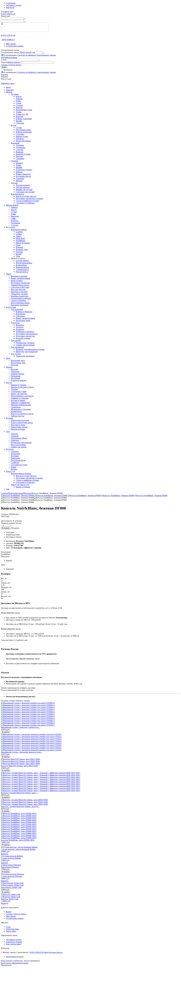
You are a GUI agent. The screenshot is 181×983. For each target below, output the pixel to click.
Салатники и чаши (19, 391)
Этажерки (20, 145)
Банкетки (15, 216)
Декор (8, 274)
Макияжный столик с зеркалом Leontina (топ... (20, 727)
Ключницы (20, 314)
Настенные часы (18, 360)
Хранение (20, 329)
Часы (8, 358)
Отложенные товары (14, 46)
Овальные (15, 371)
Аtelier (18, 236)
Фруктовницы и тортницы (22, 396)
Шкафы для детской (24, 190)
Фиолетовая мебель (24, 263)
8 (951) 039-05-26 (8, 14)
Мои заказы (11, 44)
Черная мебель (22, 272)
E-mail (3, 60)
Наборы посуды (17, 416)
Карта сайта (11, 931)
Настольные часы (18, 363)
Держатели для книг (19, 294)
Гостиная (14, 94)
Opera (18, 245)
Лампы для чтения (18, 447)
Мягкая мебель (12, 205)
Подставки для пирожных (27, 334)
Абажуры (15, 440)
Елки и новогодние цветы (22, 422)
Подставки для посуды (25, 336)
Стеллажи (20, 123)
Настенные (15, 378)
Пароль (4, 62)
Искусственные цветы (20, 303)
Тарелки (14, 389)
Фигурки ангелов (18, 289)
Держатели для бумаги (25, 356)
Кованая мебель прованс (21, 474)
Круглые (14, 365)
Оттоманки (20, 147)
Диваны (19, 99)
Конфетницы (16, 411)
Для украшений (17, 347)
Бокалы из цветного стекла (22, 387)
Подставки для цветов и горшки (29, 198)
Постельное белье (18, 460)
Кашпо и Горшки (23, 487)
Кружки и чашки (18, 400)
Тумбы (18, 112)
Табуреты (20, 139)
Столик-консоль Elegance (11, 876)
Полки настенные (23, 141)
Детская (14, 183)
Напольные (15, 376)
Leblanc (19, 234)
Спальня (14, 161)
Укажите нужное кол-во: (11, 523)
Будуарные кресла (23, 176)
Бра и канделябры (18, 445)
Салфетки (15, 462)
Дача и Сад (10, 471)
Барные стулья (22, 136)
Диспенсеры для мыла (25, 343)
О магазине (11, 3)
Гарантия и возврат (14, 942)
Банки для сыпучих (19, 394)
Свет (8, 431)
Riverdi (19, 254)
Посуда (9, 383)
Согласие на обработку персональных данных (36, 55)
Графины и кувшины (20, 398)
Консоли (19, 116)
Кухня (13, 125)
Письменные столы (24, 110)
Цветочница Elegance (10, 867)
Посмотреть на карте (14, 957)
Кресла (19, 96)
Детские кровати (23, 185)
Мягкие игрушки (18, 429)
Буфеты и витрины (24, 119)
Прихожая (15, 143)
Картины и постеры (19, 292)
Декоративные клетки (20, 285)
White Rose (20, 238)
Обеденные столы (23, 130)
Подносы (20, 327)
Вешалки (19, 152)
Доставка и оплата (13, 5)
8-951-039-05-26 (37, 952)
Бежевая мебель (22, 267)
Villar (18, 256)
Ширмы (19, 181)
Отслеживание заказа (10, 52)
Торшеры (15, 436)
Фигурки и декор (18, 425)
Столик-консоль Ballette (11, 858)
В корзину (5, 528)
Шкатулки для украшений (27, 352)
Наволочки (15, 458)
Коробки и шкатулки (19, 296)
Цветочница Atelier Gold (11, 887)
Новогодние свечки (19, 427)
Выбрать (4, 854)
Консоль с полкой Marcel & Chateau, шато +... (20, 793)
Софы (13, 218)
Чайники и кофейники (20, 403)
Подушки (15, 456)
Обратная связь (12, 929)
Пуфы (18, 101)
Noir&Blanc (20, 241)
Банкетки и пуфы (23, 154)
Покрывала (15, 454)
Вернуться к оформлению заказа (14, 963)
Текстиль (10, 449)
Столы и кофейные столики (27, 201)
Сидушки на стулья (19, 465)
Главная (4, 493)
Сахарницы (16, 407)
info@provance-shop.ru (53, 952)
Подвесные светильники (21, 442)
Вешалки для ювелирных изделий (30, 349)
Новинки (10, 90)
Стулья (19, 127)
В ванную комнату (19, 380)
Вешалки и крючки (19, 276)
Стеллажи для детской (25, 192)
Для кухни (15, 323)
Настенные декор (23, 320)
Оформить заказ (7, 83)
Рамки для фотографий (20, 278)
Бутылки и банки (23, 338)
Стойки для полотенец (25, 345)
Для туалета (16, 354)
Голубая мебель (22, 261)
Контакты (10, 7)
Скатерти (15, 451)
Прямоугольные (17, 374)
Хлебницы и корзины (25, 332)
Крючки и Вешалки (24, 312)
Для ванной (16, 340)
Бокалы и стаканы (18, 385)
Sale (7, 489)
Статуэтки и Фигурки (20, 287)
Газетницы (20, 316)
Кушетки (14, 221)
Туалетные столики (24, 170)
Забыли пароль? (14, 62)
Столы (18, 103)
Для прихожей (17, 309)
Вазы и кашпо (17, 281)
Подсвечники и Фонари (21, 298)
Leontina (19, 232)
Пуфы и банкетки (23, 174)
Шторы (14, 469)
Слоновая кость (22, 269)
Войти (3, 57)
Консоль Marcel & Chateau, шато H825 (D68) (19, 766)
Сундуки (19, 150)
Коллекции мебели (19, 229)
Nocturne (19, 252)
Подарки (9, 418)
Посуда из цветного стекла (22, 414)
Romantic (19, 247)
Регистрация (11, 57)
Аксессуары (11, 307)
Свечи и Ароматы (18, 300)
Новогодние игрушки (20, 420)
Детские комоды (23, 187)
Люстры (14, 434)
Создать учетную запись (11, 65)
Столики (19, 105)
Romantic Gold (22, 249)
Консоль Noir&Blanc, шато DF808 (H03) (17, 840)
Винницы (20, 325)
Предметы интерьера (19, 305)
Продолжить (6, 965)
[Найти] (25, 21)
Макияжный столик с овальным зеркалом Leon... (21, 752)
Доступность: (6, 521)
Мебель (9, 92)
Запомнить (8, 70)
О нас (8, 927)
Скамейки (20, 159)
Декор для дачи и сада (20, 485)
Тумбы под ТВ (22, 114)
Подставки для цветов (20, 283)
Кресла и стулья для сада (26, 196)
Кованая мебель (17, 194)
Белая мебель (21, 265)
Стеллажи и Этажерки (25, 203)
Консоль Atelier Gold (9, 899)
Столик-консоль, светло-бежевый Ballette (18, 849)
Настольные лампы (19, 438)
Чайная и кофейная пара (21, 405)
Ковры (13, 467)
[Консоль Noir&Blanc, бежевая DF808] (17, 495)
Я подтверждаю (29, 55)
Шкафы (19, 121)
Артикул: (5, 514)
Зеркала (9, 367)
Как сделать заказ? (13, 944)
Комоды (19, 107)
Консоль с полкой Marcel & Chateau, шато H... (20, 806)
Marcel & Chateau (23, 243)
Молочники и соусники (21, 409)
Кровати (19, 163)
